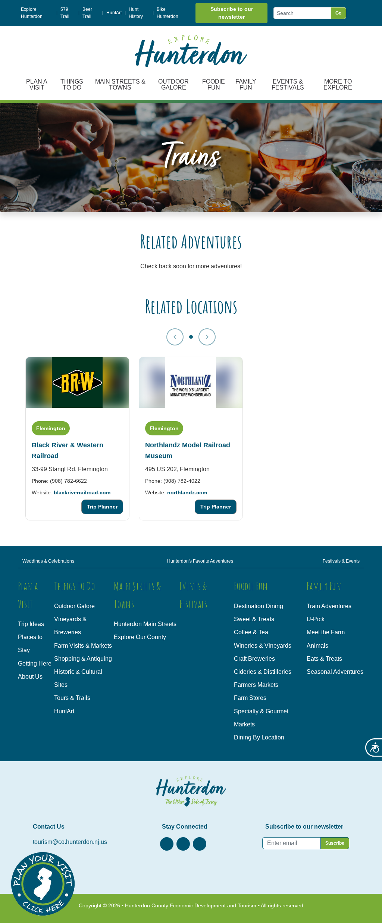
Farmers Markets (256, 685)
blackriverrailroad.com (82, 492)
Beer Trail (87, 13)
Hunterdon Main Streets (145, 624)
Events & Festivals (288, 84)
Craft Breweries (254, 659)
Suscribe (334, 843)
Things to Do (71, 84)
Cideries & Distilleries (262, 672)
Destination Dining (258, 606)
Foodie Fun (213, 84)
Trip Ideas (31, 624)
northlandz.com (187, 492)
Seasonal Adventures (335, 672)
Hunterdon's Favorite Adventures (200, 561)
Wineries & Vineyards (262, 645)
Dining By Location (259, 737)
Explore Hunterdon (32, 13)
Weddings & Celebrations (48, 561)
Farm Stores (250, 698)
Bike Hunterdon (167, 13)
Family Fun (245, 84)
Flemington (50, 428)
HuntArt (114, 12)
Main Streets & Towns (120, 84)
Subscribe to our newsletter (231, 13)
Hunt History (136, 13)
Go (338, 13)
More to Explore (337, 84)
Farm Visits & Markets (83, 645)
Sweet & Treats (254, 619)
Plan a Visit (36, 84)
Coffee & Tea (251, 632)
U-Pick (316, 619)
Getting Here (34, 663)
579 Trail (64, 13)
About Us (30, 676)
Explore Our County (140, 637)
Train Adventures (329, 606)
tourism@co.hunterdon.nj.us (70, 842)
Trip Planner (102, 507)
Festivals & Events (341, 561)
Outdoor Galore (173, 84)
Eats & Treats (324, 659)
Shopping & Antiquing (83, 659)
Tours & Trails (72, 698)
